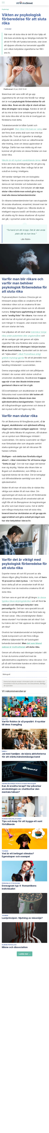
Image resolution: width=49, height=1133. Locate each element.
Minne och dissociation (15, 947)
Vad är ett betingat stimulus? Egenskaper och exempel (18, 855)
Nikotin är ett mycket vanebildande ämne (21, 160)
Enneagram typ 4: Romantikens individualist (19, 887)
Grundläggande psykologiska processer (19, 783)
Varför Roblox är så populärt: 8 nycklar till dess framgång (23, 723)
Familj (4, 751)
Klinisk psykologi (9, 945)
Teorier (5, 851)
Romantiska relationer (11, 819)
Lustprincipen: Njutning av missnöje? (22, 918)
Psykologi (5, 9)
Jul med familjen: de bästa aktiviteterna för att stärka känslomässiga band (24, 755)
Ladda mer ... (24, 954)
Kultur (5, 719)
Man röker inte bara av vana (28, 129)
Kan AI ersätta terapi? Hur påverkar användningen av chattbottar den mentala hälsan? (21, 789)
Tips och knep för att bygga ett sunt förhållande (22, 823)
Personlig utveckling (11, 883)
